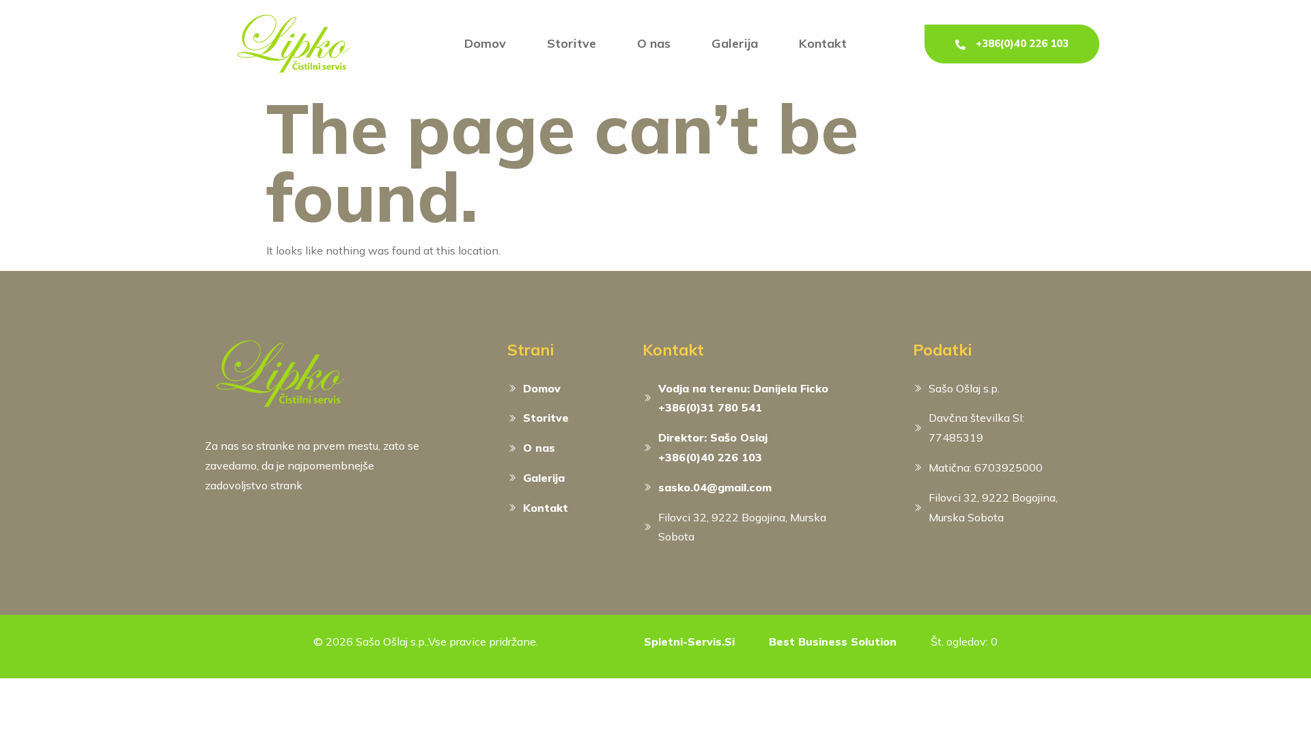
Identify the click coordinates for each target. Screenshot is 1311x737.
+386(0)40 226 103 (1022, 43)
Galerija (734, 43)
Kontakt (823, 43)
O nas (654, 43)
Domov (485, 43)
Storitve (571, 43)
